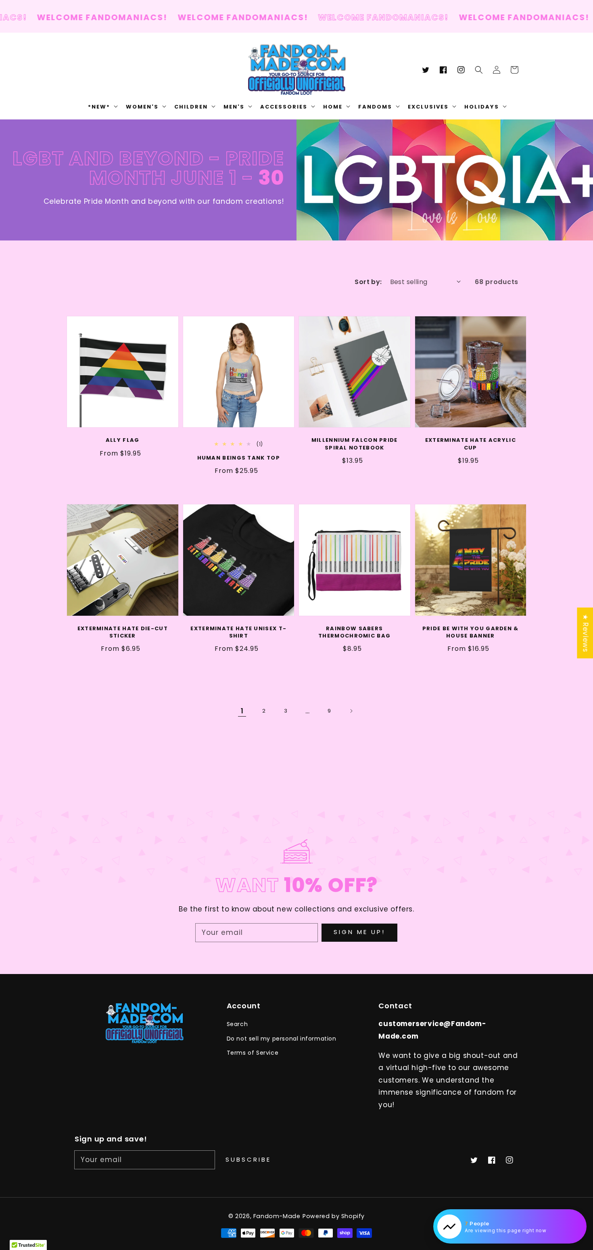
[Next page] (351, 711)
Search (237, 1024)
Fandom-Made (277, 1216)
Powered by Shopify (334, 1216)
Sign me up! (359, 932)
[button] (479, 70)
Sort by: (368, 281)
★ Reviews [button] (585, 633)
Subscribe (248, 1159)
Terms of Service (253, 1053)
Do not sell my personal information (281, 1039)
